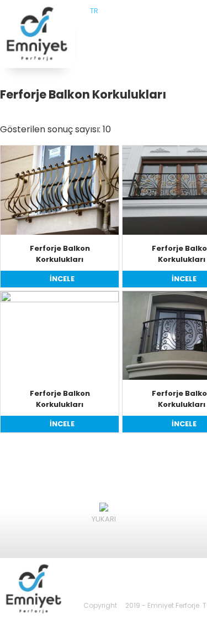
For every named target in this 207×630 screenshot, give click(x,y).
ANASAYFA (109, 38)
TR (94, 11)
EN (104, 11)
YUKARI (104, 519)
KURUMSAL (155, 38)
